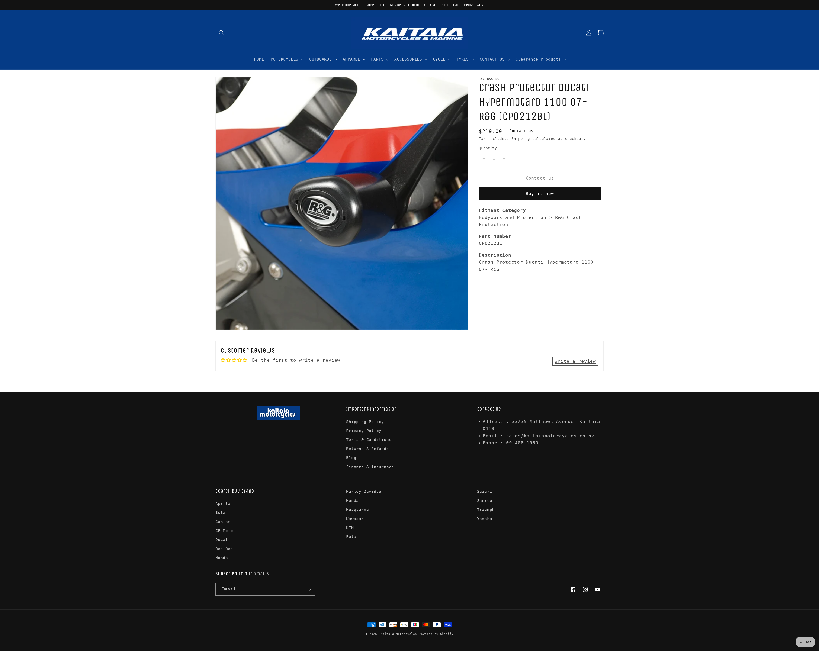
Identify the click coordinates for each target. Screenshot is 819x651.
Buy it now (540, 193)
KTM (350, 527)
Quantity (488, 148)
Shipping (520, 139)
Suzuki (484, 491)
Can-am (223, 521)
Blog (351, 457)
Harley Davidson (365, 491)
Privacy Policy (363, 430)
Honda (221, 557)
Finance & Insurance (370, 467)
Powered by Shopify (436, 633)
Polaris (355, 536)
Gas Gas (224, 549)
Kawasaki (356, 518)
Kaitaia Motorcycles (399, 633)
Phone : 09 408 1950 (511, 442)
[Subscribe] (309, 589)
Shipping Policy (365, 421)
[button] (221, 33)
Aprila (223, 503)
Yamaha (484, 518)
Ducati (223, 539)
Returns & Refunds (367, 449)
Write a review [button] (575, 361)
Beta (220, 512)
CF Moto (224, 530)
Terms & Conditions (368, 439)
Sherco (484, 500)
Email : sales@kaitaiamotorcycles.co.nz (538, 435)
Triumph (486, 509)
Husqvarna (357, 509)
